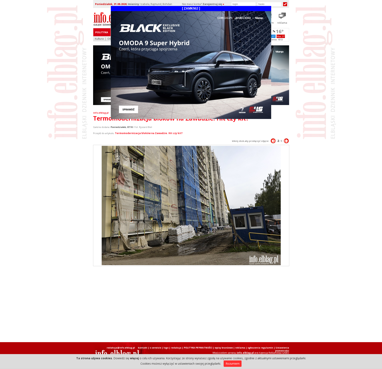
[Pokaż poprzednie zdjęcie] (273, 141)
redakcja (176, 347)
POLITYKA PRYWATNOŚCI (198, 347)
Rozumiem (233, 363)
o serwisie (155, 347)
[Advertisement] (191, 304)
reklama (240, 347)
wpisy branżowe (224, 347)
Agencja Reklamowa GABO (274, 352)
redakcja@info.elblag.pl (121, 347)
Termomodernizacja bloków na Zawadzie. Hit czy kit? (148, 133)
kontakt (142, 347)
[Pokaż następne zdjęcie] (286, 141)
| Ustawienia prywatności (281, 349)
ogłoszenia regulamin (260, 347)
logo (166, 347)
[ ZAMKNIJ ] (191, 8)
